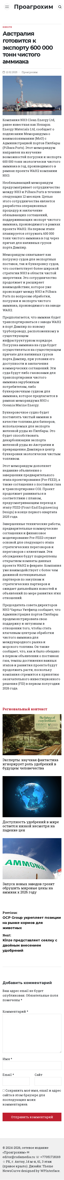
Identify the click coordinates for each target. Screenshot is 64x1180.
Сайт (38, 1075)
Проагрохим (33, 7)
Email (8, 1075)
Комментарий (15, 1011)
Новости (7, 27)
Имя (7, 1059)
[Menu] (7, 7)
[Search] (60, 7)
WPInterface (50, 1171)
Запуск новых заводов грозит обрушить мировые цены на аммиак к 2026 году (28, 888)
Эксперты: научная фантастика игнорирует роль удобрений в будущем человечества (30, 764)
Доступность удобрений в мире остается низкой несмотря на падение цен (31, 826)
